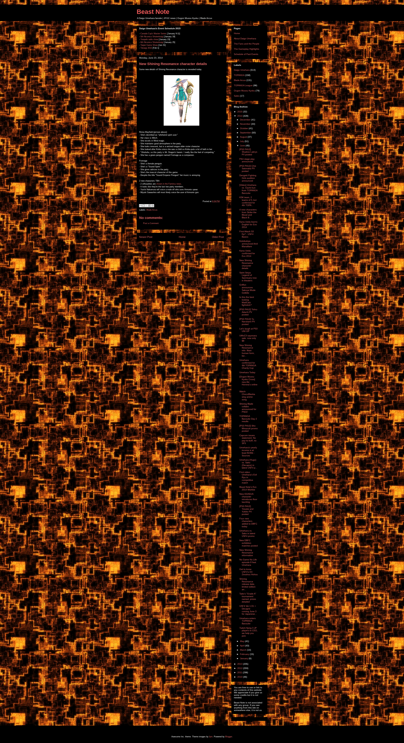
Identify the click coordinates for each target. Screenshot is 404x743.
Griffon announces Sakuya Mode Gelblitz (247, 288)
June (243, 145)
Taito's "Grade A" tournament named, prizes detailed (247, 597)
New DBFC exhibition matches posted (248, 543)
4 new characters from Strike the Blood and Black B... (248, 213)
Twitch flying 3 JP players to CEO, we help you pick (248, 632)
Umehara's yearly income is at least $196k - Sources (248, 451)
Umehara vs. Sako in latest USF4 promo (247, 533)
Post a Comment (151, 223)
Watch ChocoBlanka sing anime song (247, 395)
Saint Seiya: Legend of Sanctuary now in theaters (248, 276)
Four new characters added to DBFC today (248, 522)
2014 (240, 116)
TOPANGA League (243, 85)
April (242, 645)
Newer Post (145, 237)
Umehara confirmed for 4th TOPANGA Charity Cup (247, 364)
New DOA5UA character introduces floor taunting (248, 498)
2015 (240, 111)
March (243, 650)
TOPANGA (239, 75)
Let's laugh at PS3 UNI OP (248, 330)
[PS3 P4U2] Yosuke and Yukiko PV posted (246, 510)
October (244, 128)
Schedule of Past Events (246, 54)
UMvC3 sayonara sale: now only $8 (248, 338)
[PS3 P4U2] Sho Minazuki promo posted (248, 428)
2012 (240, 668)
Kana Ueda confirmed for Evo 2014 (247, 253)
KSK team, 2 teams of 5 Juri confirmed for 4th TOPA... (248, 201)
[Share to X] (146, 205)
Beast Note (153, 11)
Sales (236, 96)
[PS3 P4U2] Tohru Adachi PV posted (248, 312)
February (245, 654)
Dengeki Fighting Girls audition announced (247, 178)
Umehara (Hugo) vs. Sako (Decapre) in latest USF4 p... (248, 464)
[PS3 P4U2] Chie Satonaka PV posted (247, 169)
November (245, 124)
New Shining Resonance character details (246, 264)
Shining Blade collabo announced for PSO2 (247, 408)
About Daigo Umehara (245, 38)
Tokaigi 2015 (146, 48)
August (244, 137)
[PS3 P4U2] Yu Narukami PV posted (247, 322)
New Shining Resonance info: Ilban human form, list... (247, 350)
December (245, 119)
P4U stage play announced (247, 160)
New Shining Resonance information (246, 553)
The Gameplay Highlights (246, 49)
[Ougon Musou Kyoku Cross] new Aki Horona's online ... (248, 381)
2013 (240, 664)
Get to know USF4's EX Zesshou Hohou (248, 572)
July (242, 141)
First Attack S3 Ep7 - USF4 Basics (246, 234)
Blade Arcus (151, 210)
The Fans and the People (246, 43)
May (242, 641)
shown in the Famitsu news (168, 184)
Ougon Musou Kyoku (244, 90)
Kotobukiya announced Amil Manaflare (248, 244)
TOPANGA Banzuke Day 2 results (248, 419)
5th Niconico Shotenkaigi (151, 36)
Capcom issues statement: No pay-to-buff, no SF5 (247, 439)
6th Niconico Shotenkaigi (151, 42)
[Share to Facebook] (149, 205)
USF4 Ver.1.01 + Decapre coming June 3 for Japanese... (248, 610)
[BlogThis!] (143, 205)
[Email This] (140, 205)
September (246, 132)
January (244, 658)
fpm (211, 736)
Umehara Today (247, 372)
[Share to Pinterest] (152, 205)
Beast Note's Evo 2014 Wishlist (247, 488)
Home (182, 237)
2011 (240, 672)
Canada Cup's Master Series (153, 33)
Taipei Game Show (149, 45)
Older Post (218, 237)
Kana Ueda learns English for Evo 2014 (248, 224)
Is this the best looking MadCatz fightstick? (246, 301)
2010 (240, 677)
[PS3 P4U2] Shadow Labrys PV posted (248, 152)
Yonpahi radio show (149, 39)
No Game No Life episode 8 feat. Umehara (248, 562)
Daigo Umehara (242, 70)
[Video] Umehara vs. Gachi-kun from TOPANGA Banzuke (248, 189)
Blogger (228, 736)
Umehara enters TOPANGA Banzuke (247, 621)
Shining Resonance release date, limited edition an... (247, 584)
